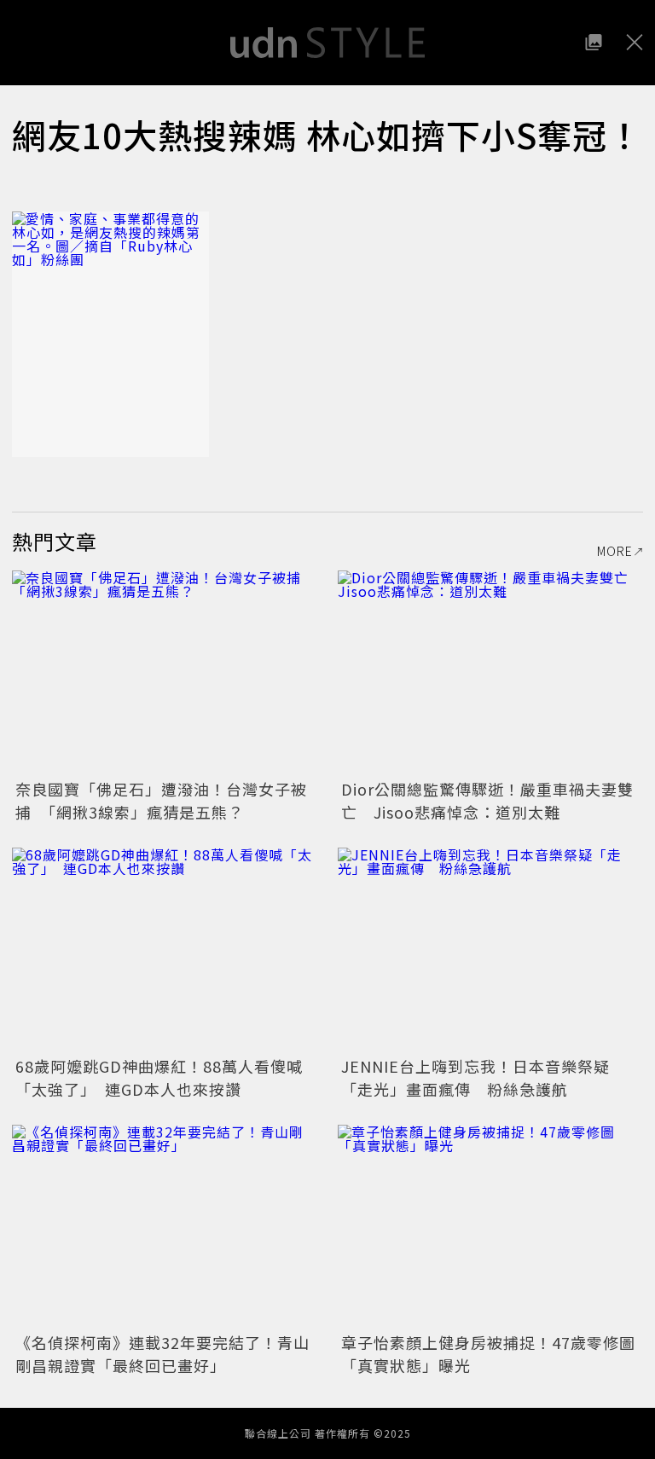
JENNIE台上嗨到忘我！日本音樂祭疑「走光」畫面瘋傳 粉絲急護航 (475, 1077)
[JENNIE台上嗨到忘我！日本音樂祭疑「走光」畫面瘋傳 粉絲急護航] (490, 949)
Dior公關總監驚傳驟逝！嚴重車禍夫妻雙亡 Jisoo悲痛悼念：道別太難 (487, 800)
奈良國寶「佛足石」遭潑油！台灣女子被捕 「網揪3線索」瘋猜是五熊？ (161, 800)
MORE (615, 551)
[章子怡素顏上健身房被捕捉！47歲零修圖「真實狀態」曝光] (490, 1227)
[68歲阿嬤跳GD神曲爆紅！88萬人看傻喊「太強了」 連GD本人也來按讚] (164, 949)
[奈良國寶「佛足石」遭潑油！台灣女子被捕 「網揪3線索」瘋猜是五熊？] (164, 672)
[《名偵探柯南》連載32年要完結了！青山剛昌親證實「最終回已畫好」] (164, 1227)
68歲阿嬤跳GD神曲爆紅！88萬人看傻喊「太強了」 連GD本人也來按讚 (159, 1077)
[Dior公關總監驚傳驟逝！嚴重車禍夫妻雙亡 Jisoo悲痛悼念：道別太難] (490, 672)
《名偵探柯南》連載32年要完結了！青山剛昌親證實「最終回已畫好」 (162, 1353)
